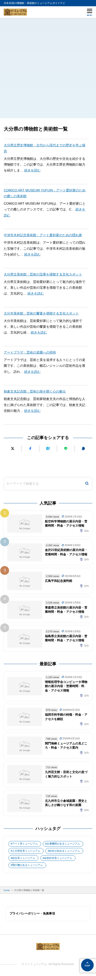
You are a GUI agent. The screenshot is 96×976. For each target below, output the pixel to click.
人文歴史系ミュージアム (26, 850)
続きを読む (32, 170)
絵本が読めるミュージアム (64, 850)
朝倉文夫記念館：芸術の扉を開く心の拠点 (35, 391)
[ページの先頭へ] (87, 965)
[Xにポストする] (12, 448)
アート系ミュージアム (25, 843)
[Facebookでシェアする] (30, 448)
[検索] (87, 483)
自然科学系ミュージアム (58, 858)
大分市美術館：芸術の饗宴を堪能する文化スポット (41, 313)
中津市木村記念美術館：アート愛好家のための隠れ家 (43, 235)
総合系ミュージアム (23, 858)
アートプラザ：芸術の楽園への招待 (30, 352)
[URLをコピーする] (83, 448)
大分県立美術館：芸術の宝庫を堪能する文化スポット (43, 274)
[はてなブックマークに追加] (48, 448)
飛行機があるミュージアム (27, 865)
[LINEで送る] (66, 448)
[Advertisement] (48, 68)
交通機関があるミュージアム (63, 843)
